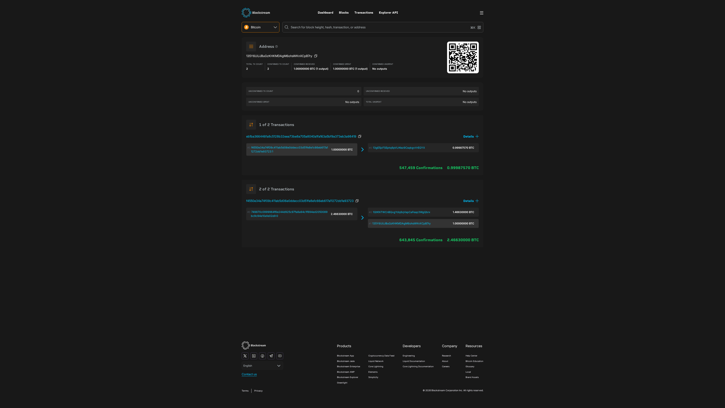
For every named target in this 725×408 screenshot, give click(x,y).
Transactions (363, 12)
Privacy (258, 390)
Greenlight (342, 382)
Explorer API (388, 12)
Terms (245, 390)
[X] (245, 355)
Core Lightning (375, 366)
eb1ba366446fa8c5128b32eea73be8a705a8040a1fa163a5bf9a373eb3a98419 (301, 136)
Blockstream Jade (346, 361)
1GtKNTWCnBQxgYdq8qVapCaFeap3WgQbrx (401, 212)
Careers (446, 366)
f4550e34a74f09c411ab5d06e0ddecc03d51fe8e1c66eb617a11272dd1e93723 (300, 201)
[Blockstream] (254, 345)
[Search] (286, 27)
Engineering (409, 355)
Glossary (470, 366)
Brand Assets (472, 377)
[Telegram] (271, 355)
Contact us (249, 374)
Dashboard (325, 12)
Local (468, 372)
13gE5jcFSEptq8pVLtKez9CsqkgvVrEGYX (399, 147)
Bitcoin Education (474, 361)
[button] (471, 136)
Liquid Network (375, 361)
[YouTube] (279, 355)
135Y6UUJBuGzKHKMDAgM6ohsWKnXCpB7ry (401, 223)
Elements (373, 372)
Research (446, 355)
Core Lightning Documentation (418, 366)
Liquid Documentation (414, 361)
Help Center (471, 355)
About (445, 361)
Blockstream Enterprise (348, 366)
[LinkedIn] (253, 355)
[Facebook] (262, 355)
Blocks (344, 12)
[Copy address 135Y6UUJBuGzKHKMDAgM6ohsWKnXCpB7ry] (316, 56)
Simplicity (373, 377)
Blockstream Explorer (347, 377)
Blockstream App (345, 355)
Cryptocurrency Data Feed (381, 355)
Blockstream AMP (346, 372)
